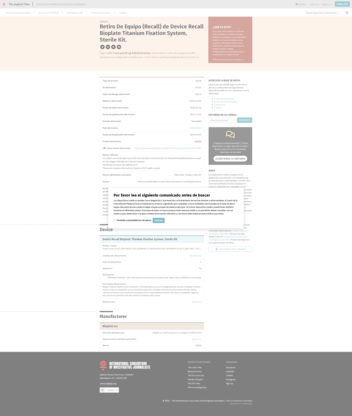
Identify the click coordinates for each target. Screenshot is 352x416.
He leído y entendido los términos (134, 220)
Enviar (158, 220)
